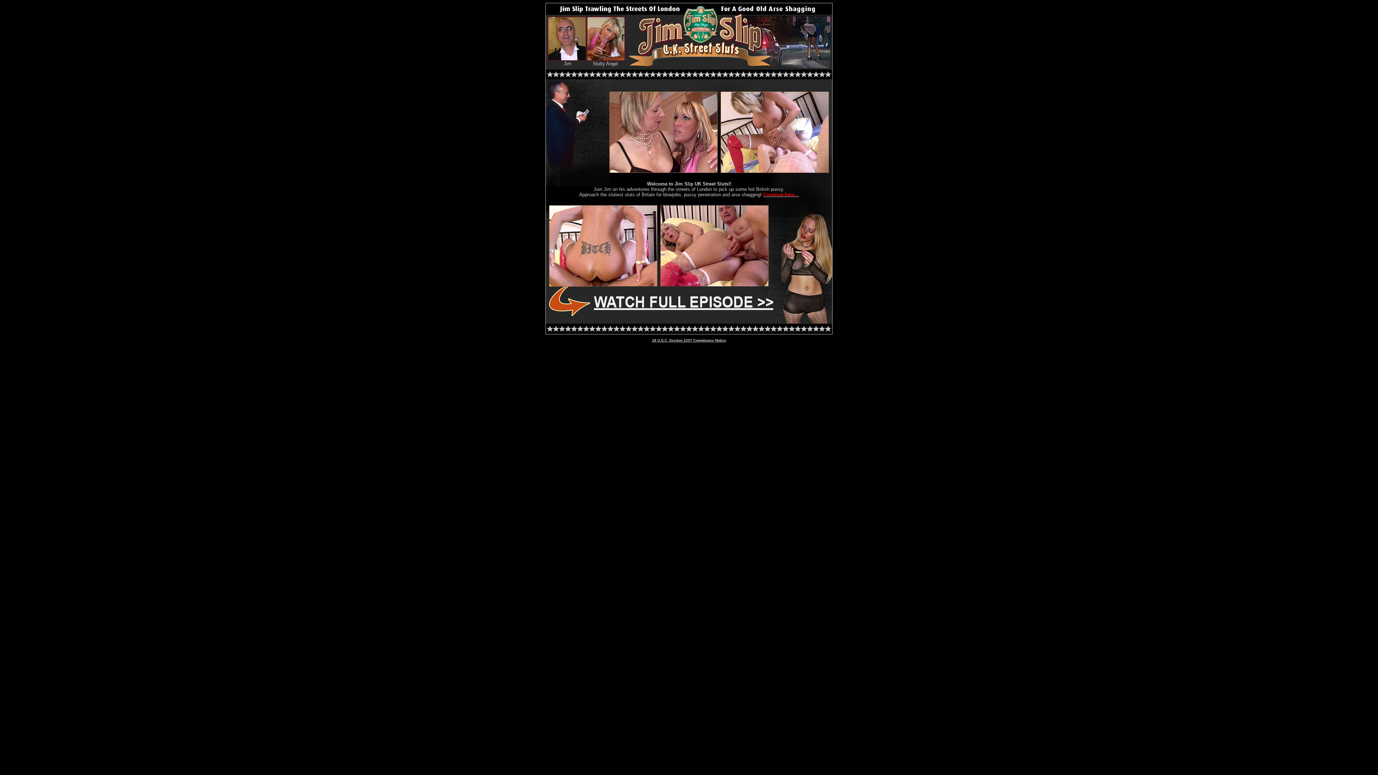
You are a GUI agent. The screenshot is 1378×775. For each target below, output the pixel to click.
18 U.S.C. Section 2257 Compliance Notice (689, 340)
